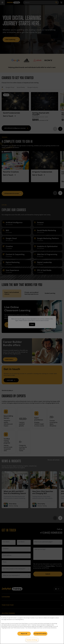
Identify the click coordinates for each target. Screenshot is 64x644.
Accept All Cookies (40, 633)
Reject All (24, 633)
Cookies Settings (32, 640)
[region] (32, 629)
